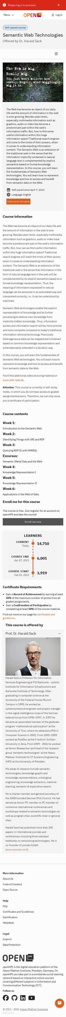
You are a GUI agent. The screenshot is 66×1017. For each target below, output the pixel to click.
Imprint (7, 939)
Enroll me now (33, 521)
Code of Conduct (12, 884)
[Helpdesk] (59, 1003)
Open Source (10, 889)
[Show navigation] (32, 54)
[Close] (58, 5)
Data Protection (12, 944)
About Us (8, 878)
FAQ (5, 906)
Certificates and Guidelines (18, 911)
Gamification (10, 917)
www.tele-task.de (13, 380)
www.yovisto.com (16, 849)
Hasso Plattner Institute (34, 1009)
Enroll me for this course (18, 201)
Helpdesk (8, 922)
